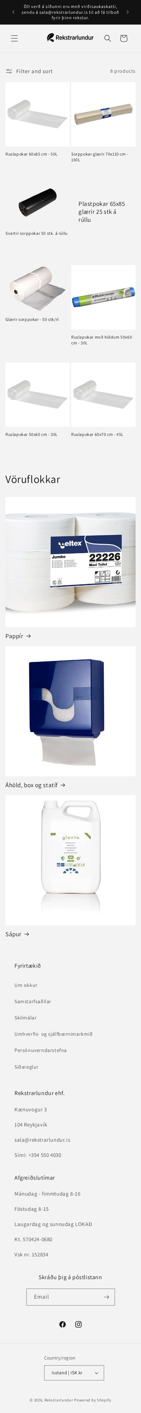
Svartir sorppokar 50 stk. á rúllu (36, 233)
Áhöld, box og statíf (31, 785)
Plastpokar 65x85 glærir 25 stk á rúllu (101, 211)
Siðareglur (26, 1067)
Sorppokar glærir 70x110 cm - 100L (99, 156)
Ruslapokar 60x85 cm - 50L (31, 154)
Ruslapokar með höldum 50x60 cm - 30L (101, 339)
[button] (14, 38)
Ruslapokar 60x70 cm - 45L (97, 434)
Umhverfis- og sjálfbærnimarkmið (53, 1034)
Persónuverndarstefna (40, 1050)
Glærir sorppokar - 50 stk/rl (32, 319)
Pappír (14, 636)
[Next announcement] (128, 12)
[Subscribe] (107, 1297)
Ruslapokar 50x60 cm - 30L (31, 434)
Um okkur (26, 985)
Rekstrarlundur (58, 1400)
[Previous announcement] (13, 12)
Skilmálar (25, 1017)
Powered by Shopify (92, 1400)
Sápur (13, 934)
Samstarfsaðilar (32, 1001)
